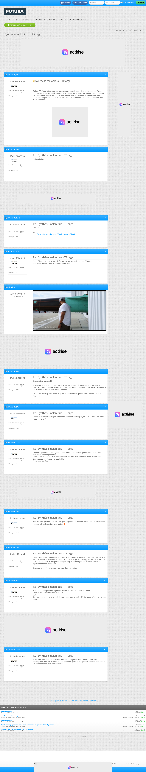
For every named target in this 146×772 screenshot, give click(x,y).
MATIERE (52, 19)
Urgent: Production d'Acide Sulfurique (82, 701)
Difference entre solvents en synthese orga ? (17, 729)
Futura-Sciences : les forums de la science (31, 19)
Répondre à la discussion (19, 25)
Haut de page (135, 764)
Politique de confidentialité (120, 764)
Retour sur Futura (80, 3)
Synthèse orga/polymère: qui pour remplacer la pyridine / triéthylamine (27, 725)
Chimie (60, 19)
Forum (11, 19)
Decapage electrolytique (58, 701)
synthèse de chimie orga (10, 716)
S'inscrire (65, 3)
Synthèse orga (6, 711)
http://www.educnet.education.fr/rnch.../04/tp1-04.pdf (54, 234)
